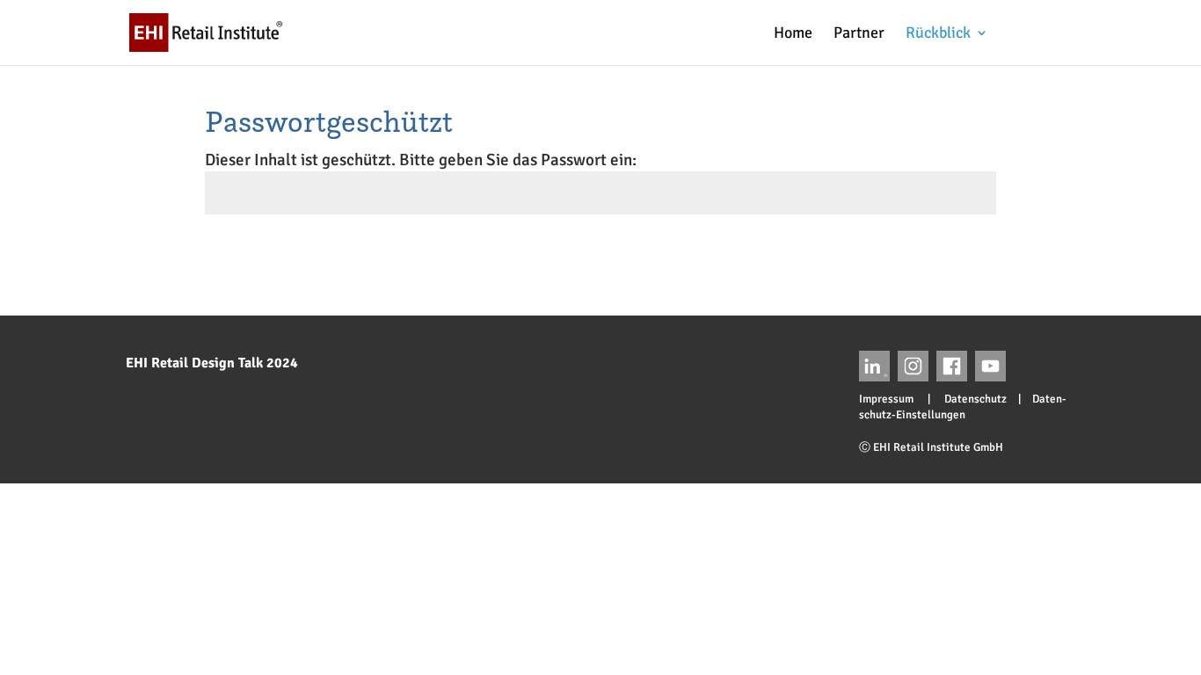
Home (793, 34)
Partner (858, 34)
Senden (964, 257)
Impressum (892, 399)
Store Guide (1060, 32)
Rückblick (938, 34)
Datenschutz (970, 399)
